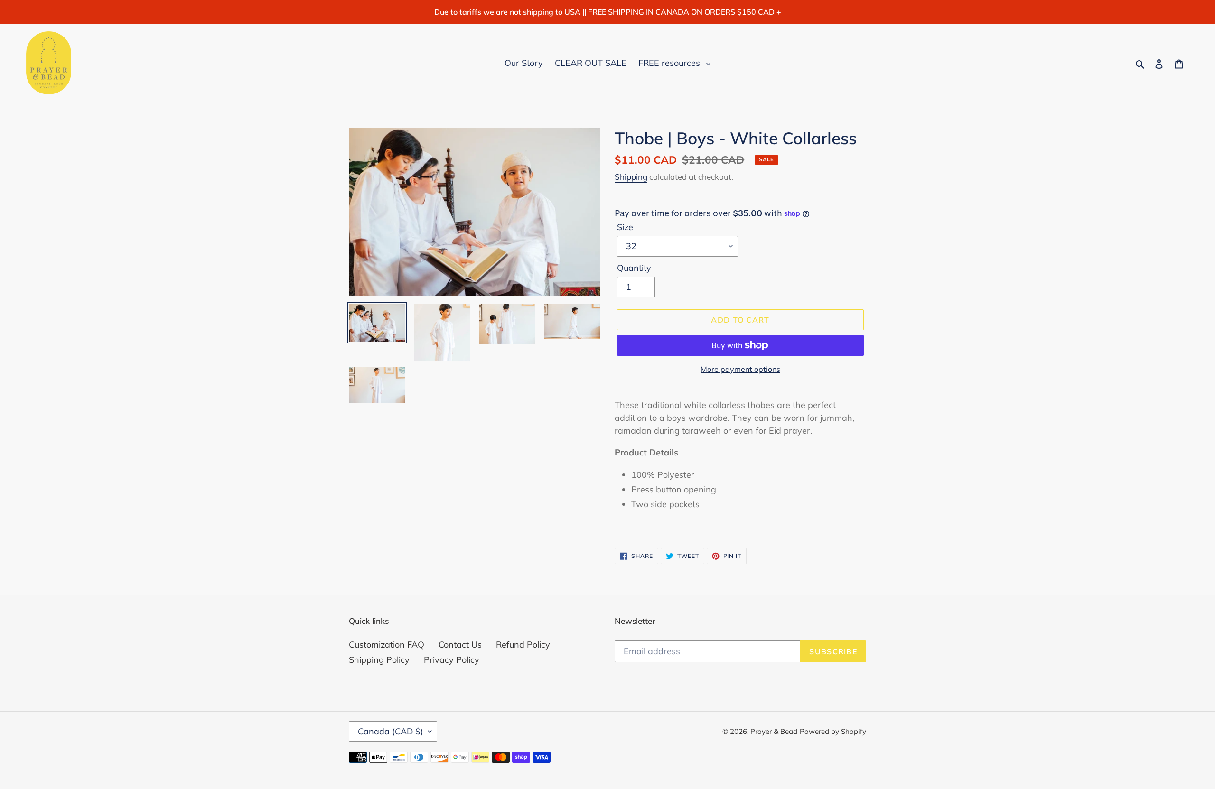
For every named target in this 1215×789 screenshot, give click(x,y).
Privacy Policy (451, 659)
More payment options (740, 369)
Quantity (634, 267)
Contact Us (460, 644)
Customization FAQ (386, 644)
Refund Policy (523, 644)
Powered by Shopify (833, 731)
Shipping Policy (379, 659)
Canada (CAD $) (390, 731)
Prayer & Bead (773, 731)
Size (625, 227)
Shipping (631, 177)
